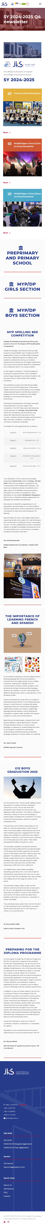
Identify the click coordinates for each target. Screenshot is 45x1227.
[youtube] (4, 1222)
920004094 (22, 1104)
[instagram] (8, 1222)
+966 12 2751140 (9, 1115)
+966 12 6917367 (9, 1108)
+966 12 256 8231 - (12, 1104)
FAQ (5, 1192)
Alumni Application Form (14, 1167)
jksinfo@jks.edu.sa (11, 1118)
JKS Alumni (8, 1163)
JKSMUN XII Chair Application (16, 1148)
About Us (8, 1185)
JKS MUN (8, 1140)
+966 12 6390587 (9, 1111)
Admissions (9, 1189)
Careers (7, 1196)
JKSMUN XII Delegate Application (18, 1144)
